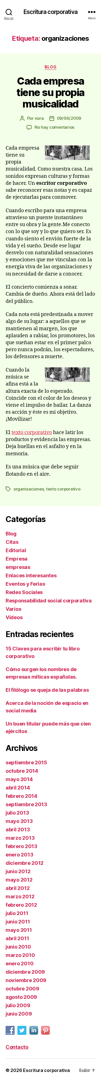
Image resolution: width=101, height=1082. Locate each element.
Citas (12, 542)
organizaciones (28, 489)
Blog (50, 66)
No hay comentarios (54, 127)
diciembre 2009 (25, 972)
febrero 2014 (21, 796)
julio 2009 (18, 1005)
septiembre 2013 (26, 804)
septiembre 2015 (26, 762)
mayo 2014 (19, 779)
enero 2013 (19, 855)
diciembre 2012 (24, 863)
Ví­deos (14, 617)
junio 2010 (18, 947)
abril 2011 (17, 938)
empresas (18, 567)
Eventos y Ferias (25, 584)
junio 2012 (18, 871)
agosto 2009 (21, 997)
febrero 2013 (21, 846)
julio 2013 (17, 813)
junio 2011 (18, 922)
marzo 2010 (20, 955)
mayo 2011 (19, 930)
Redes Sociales (24, 592)
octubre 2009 (22, 989)
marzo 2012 (20, 896)
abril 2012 (17, 888)
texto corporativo (32, 432)
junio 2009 (19, 1014)
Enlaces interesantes (31, 575)
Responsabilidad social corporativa (49, 601)
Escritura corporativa (50, 12)
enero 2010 (19, 963)
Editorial (16, 550)
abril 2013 (18, 829)
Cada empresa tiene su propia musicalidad (50, 92)
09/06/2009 (69, 118)
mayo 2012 (19, 880)
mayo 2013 (19, 821)
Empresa (16, 559)
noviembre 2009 (26, 980)
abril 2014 (18, 788)
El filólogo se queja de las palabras (47, 690)
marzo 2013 (20, 838)
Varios (13, 609)
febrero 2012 (21, 905)
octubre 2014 (22, 771)
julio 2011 (17, 913)
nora (39, 118)
